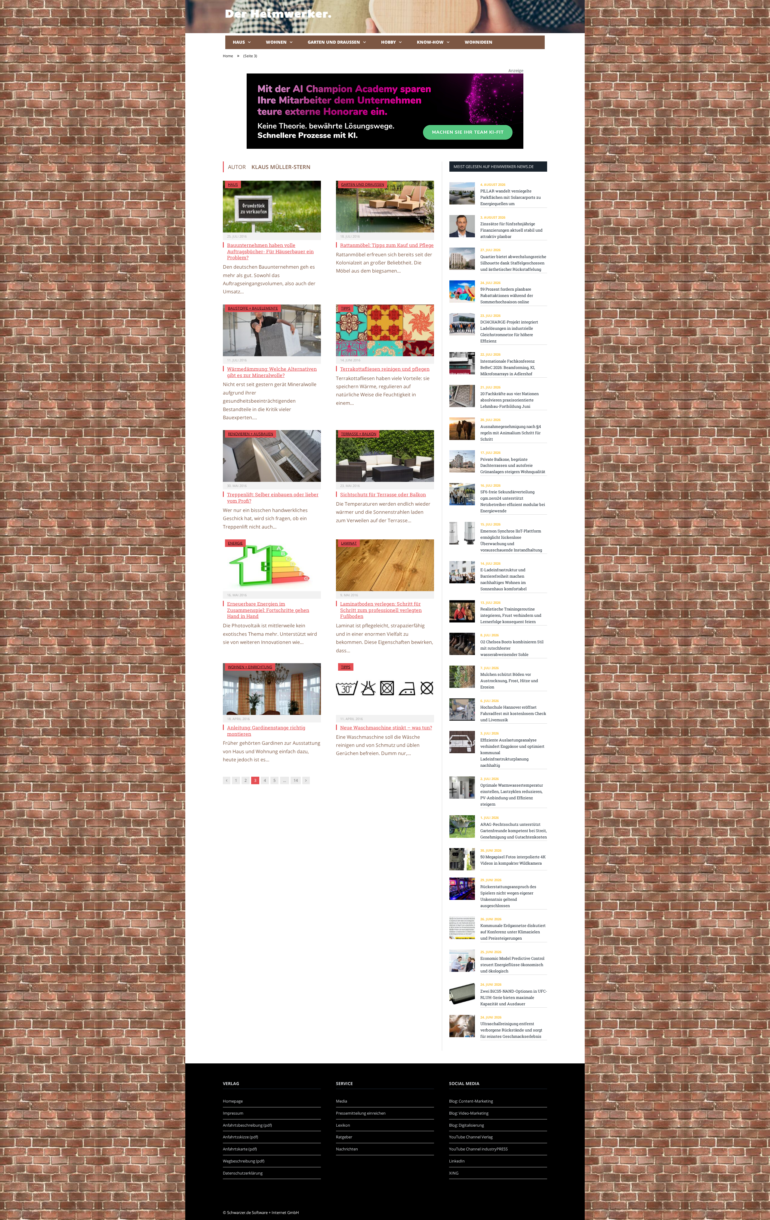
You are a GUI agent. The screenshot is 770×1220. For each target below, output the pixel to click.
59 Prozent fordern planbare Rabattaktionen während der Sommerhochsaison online (506, 295)
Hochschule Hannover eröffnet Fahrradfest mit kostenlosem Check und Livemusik (513, 713)
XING (453, 1173)
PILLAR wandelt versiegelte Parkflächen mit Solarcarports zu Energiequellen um (510, 197)
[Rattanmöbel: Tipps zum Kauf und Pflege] (385, 206)
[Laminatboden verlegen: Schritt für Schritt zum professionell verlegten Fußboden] (385, 565)
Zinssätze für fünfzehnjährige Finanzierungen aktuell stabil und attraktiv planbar (511, 230)
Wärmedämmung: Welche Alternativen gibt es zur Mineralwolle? (272, 372)
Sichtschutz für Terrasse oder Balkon (383, 494)
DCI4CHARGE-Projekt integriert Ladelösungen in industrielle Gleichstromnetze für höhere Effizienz (509, 331)
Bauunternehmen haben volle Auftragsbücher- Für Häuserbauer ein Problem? (270, 251)
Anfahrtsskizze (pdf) (240, 1137)
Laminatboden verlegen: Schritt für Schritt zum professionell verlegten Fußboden (381, 610)
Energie (235, 543)
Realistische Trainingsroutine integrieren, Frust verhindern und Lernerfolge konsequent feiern (510, 615)
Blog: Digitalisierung (466, 1125)
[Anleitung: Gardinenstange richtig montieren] (272, 689)
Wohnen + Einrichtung (250, 666)
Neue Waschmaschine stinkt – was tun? (386, 727)
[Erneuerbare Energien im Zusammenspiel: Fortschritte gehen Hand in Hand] (272, 565)
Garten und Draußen (334, 42)
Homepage (233, 1101)
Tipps (345, 308)
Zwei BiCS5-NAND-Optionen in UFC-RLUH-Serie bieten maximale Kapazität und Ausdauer (513, 997)
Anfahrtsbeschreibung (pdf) (247, 1125)
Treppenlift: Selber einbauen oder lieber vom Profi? (273, 497)
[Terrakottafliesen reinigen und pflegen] (385, 330)
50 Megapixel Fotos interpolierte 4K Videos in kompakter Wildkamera (513, 860)
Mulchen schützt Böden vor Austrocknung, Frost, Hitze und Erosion (509, 681)
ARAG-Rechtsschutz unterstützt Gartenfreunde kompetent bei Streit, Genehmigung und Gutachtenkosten (513, 831)
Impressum (233, 1113)
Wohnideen (478, 42)
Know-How (430, 42)
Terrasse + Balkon (358, 433)
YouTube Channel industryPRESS (478, 1149)
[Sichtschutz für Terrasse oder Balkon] (385, 456)
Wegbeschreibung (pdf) (243, 1161)
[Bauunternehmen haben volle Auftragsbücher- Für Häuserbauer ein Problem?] (272, 206)
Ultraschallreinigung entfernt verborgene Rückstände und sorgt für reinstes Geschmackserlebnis (511, 1030)
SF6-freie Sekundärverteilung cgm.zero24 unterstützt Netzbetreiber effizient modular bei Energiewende (512, 501)
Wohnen (276, 42)
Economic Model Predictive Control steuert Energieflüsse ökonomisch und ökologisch (512, 965)
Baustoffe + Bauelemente (253, 308)
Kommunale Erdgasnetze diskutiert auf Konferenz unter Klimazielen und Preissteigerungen (513, 932)
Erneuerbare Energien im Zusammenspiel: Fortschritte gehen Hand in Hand (268, 610)
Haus (239, 42)
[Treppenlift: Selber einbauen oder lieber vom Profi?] (272, 456)
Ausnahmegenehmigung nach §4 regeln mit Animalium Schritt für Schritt (510, 433)
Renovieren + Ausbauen (250, 433)
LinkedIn (457, 1161)
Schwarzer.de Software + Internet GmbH (263, 1212)
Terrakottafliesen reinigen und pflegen (385, 369)
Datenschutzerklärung (243, 1173)
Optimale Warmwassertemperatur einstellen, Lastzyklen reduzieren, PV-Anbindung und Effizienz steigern (511, 794)
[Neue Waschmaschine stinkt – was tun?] (385, 689)
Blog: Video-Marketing (468, 1113)
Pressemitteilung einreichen (361, 1113)
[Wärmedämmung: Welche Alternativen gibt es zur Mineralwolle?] (272, 330)
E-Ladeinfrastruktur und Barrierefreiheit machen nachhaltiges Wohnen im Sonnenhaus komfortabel (503, 579)
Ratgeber (344, 1137)
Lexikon (343, 1125)
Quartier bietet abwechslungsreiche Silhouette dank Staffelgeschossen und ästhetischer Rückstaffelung (513, 263)
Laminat (349, 543)
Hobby (388, 42)
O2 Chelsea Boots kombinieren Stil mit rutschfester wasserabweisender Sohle (512, 648)
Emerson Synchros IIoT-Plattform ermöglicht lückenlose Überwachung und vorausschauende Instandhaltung (511, 540)
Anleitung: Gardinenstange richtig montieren (266, 730)
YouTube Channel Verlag (471, 1137)
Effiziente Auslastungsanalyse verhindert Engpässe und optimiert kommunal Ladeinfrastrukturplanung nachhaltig (512, 752)
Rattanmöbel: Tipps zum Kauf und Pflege (387, 245)
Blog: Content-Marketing (471, 1101)
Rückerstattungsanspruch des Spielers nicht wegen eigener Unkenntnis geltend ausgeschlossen (508, 896)
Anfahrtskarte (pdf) (240, 1149)
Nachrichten (347, 1149)
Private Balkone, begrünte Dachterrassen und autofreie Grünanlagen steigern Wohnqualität (512, 466)
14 (296, 780)
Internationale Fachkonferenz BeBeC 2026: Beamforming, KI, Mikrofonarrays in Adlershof (507, 367)
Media (341, 1101)
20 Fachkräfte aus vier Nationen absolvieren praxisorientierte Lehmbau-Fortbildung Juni (509, 400)
